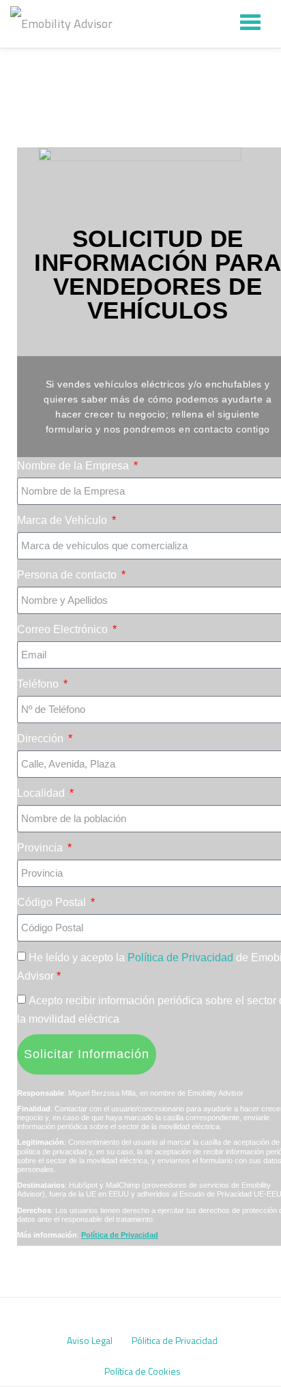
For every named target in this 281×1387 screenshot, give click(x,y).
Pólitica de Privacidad (175, 1340)
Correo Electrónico (63, 629)
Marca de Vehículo (63, 520)
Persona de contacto (68, 575)
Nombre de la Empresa (74, 465)
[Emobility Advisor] (63, 24)
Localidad (42, 793)
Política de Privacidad (182, 957)
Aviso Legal (90, 1340)
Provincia (41, 847)
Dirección (41, 738)
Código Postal (53, 902)
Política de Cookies (142, 1371)
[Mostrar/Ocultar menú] (250, 22)
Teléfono (39, 684)
